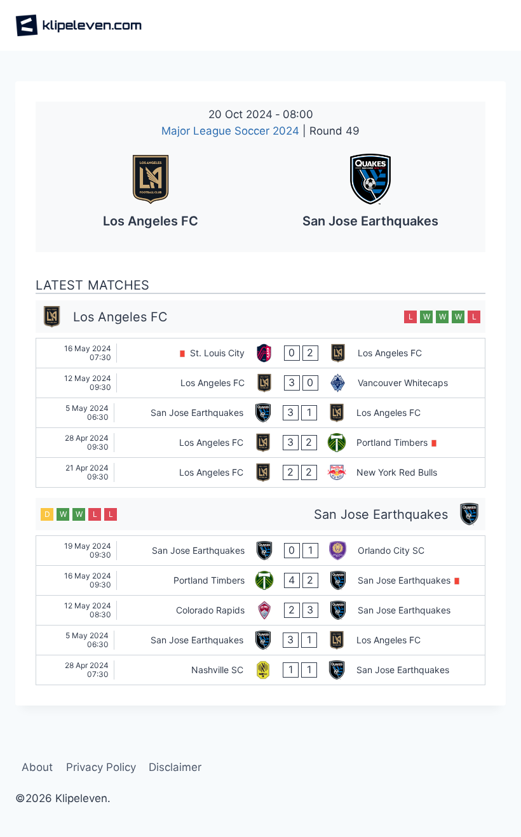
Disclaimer (175, 767)
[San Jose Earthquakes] (370, 196)
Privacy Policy (101, 767)
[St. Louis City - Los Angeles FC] (260, 353)
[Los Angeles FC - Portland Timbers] (260, 442)
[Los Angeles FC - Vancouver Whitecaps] (260, 383)
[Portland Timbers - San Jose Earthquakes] (260, 580)
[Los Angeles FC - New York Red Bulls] (260, 472)
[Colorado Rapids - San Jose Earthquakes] (260, 610)
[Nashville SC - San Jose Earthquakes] (260, 670)
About (37, 767)
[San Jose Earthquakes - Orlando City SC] (260, 550)
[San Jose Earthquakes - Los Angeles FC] (260, 412)
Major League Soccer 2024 (231, 130)
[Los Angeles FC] (150, 196)
